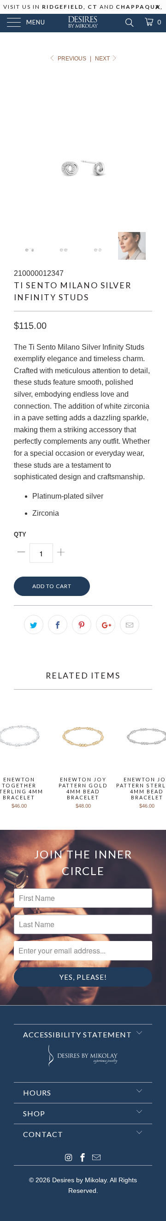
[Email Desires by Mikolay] (96, 1158)
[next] (143, 148)
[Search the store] (129, 23)
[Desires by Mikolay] (83, 23)
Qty (20, 534)
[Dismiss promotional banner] (158, 9)
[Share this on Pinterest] (81, 624)
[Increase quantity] (61, 553)
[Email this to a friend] (129, 624)
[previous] (22, 148)
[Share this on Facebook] (57, 624)
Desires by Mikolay (79, 1180)
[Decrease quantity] (22, 553)
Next (103, 58)
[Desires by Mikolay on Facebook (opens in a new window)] (82, 1158)
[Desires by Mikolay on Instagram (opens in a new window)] (68, 1158)
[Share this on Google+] (105, 624)
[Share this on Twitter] (33, 624)
